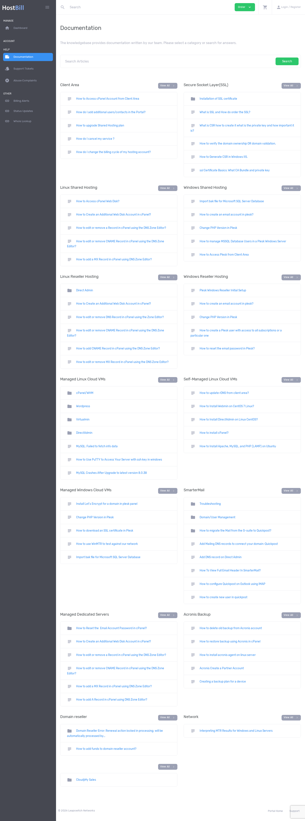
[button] (265, 7)
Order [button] (245, 7)
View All (168, 85)
